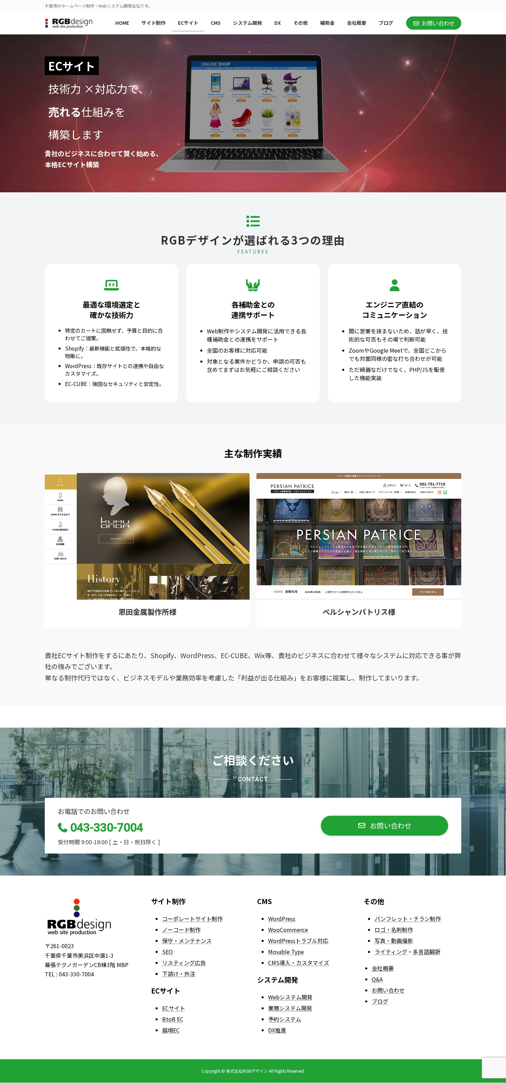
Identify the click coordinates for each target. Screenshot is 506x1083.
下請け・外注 (178, 973)
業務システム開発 (290, 1008)
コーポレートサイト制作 (192, 918)
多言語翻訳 (426, 951)
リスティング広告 (184, 962)
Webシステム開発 (290, 997)
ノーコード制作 (181, 929)
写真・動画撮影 (394, 940)
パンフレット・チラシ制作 (408, 918)
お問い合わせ (388, 990)
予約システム (284, 1019)
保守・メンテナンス (187, 940)
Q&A (377, 979)
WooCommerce (288, 929)
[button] (384, 826)
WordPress (281, 918)
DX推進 (277, 1030)
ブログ (380, 1001)
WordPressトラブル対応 (298, 940)
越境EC (171, 1030)
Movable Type (286, 951)
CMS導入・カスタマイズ (298, 962)
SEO (167, 951)
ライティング (391, 951)
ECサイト (173, 1008)
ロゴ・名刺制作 (394, 929)
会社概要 (383, 968)
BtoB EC (172, 1019)
